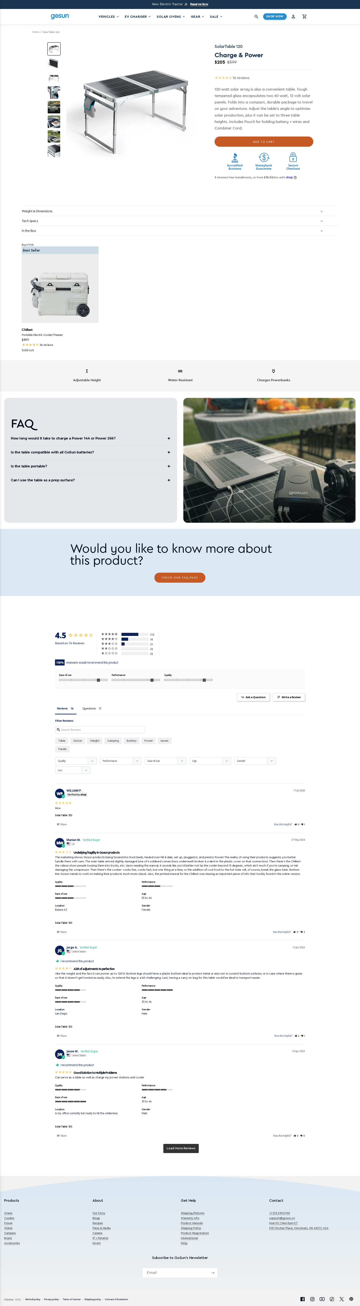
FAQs (184, 1243)
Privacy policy (51, 1299)
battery (131, 740)
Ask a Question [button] (255, 697)
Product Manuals (192, 1223)
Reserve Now (199, 4)
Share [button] (63, 824)
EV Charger (138, 16)
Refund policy (32, 1299)
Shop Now (275, 16)
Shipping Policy (191, 1228)
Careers (97, 1233)
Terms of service (72, 1299)
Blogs (96, 1218)
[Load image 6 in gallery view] (54, 121)
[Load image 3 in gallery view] (54, 78)
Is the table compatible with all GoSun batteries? (52, 452)
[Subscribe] (212, 1273)
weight (94, 740)
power (148, 740)
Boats (8, 1238)
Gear (198, 16)
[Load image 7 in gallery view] (54, 136)
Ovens (8, 1213)
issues (164, 740)
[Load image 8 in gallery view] (54, 151)
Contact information (116, 1299)
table (61, 740)
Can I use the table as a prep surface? (43, 480)
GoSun (77, 740)
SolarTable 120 (63, 815)
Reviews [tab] (62, 708)
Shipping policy (92, 1299)
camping (113, 740)
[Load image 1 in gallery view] (54, 49)
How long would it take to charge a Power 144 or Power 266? (63, 438)
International (189, 1238)
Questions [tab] (89, 708)
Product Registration (195, 1233)
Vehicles (109, 16)
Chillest (27, 330)
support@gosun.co (282, 1218)
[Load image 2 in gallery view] (54, 63)
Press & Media (101, 1228)
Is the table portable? (29, 466)
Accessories (12, 1243)
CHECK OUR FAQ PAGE (180, 577)
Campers (10, 1233)
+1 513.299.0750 (279, 1213)
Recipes (97, 1223)
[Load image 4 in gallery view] (54, 92)
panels (62, 749)
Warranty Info (190, 1218)
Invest (96, 1243)
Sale (216, 16)
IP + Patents (100, 1238)
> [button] (181, 1148)
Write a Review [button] (291, 697)
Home (35, 32)
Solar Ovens (171, 16)
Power (8, 1223)
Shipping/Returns (192, 1213)
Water (8, 1228)
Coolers (9, 1218)
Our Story (98, 1213)
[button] (304, 16)
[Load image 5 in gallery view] (54, 107)
